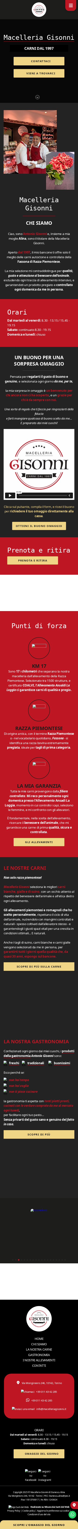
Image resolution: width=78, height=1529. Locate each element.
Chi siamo (39, 1344)
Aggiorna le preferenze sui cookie (53, 1510)
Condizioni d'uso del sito (39, 1514)
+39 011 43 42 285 (46, 1391)
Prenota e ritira (32, 560)
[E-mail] (74, 1505)
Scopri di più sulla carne (39, 966)
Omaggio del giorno (42, 1453)
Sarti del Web (62, 1506)
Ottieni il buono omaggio (39, 526)
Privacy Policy (13, 1510)
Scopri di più (39, 1134)
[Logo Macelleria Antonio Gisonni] (39, 9)
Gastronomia (39, 1355)
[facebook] (31, 1475)
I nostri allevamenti (39, 1360)
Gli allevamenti (39, 842)
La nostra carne (39, 1349)
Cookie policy (28, 1510)
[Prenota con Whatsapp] (72, 1514)
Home (39, 1339)
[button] (13, 1260)
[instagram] (45, 1475)
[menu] (70, 5)
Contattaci (41, 61)
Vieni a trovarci (40, 73)
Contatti (39, 1365)
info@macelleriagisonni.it (51, 1409)
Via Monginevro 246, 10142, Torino (42, 1383)
